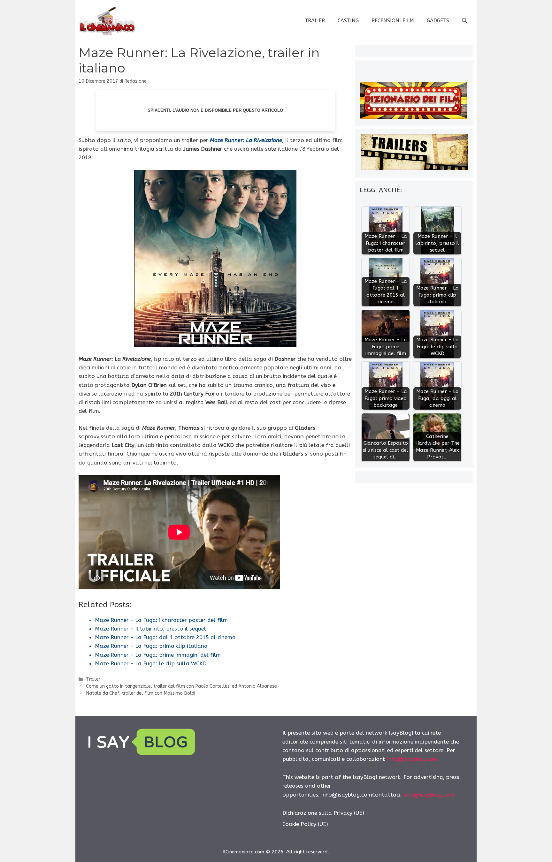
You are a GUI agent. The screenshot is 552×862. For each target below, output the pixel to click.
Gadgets (438, 21)
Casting (348, 21)
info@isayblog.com (412, 759)
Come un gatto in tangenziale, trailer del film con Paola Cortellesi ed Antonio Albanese (181, 686)
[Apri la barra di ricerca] (464, 21)
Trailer (315, 21)
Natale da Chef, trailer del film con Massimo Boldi (140, 693)
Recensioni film (393, 21)
